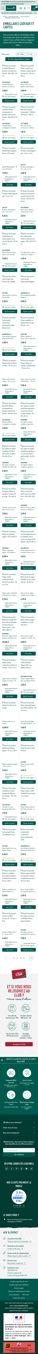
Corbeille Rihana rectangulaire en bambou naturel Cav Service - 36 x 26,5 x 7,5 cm (9, 129)
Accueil (5, 16)
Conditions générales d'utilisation (19, 1285)
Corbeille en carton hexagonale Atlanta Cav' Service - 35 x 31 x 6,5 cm (9, 809)
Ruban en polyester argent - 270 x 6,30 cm (8, 551)
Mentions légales (19, 1288)
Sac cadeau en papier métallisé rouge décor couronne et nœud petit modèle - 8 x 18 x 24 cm (27, 468)
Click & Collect (27, 1080)
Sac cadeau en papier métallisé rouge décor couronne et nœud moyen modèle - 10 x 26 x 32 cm (28, 425)
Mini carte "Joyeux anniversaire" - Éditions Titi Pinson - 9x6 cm (27, 128)
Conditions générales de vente (19, 1281)
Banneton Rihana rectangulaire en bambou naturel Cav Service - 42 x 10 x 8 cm (9, 425)
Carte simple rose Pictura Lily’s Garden (9, 296)
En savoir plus (17, 1205)
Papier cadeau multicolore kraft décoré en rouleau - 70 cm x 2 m (9, 595)
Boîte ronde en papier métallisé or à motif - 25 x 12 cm (28, 638)
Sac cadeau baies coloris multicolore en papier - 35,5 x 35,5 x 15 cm (28, 254)
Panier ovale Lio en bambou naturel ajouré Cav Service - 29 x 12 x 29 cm (28, 87)
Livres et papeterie (25, 16)
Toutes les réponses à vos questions (17, 1241)
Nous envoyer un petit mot (15, 1263)
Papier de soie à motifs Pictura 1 (27, 765)
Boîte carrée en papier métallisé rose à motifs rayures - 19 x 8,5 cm (27, 595)
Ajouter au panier (10, 101)
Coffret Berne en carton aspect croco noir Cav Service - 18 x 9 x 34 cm (9, 254)
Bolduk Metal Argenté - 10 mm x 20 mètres (9, 168)
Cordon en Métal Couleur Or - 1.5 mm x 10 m (9, 933)
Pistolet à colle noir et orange (8, 722)
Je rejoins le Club (19, 1044)
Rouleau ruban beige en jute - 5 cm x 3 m (9, 211)
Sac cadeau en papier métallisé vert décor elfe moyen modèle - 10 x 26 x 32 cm (9, 468)
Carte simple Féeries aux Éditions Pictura (9, 849)
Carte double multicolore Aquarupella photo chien (28, 849)
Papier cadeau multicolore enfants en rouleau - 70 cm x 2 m (9, 681)
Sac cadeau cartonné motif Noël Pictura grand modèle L (28, 934)
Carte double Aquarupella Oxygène (28, 296)
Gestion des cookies (19, 1298)
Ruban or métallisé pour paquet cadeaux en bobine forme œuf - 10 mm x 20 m (9, 892)
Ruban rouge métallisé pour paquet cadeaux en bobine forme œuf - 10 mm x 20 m (28, 892)
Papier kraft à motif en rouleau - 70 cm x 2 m (8, 380)
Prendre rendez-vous (13, 1248)
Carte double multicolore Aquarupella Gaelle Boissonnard (9, 338)
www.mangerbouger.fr (21, 1305)
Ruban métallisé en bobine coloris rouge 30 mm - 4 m (28, 338)
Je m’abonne (19, 1154)
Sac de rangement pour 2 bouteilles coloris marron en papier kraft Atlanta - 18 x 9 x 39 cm (28, 553)
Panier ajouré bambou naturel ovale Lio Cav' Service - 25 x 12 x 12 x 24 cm (28, 213)
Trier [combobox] (31, 54)
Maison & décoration (13, 16)
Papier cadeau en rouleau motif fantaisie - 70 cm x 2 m (28, 381)
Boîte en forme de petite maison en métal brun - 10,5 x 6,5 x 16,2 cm (28, 509)
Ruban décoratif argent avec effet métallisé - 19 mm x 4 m (27, 723)
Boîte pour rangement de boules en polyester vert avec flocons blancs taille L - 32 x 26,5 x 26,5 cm (9, 639)
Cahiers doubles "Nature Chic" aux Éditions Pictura (28, 680)
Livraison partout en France (11, 1103)
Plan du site (25, 1294)
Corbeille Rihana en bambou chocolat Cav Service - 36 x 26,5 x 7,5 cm (9, 87)
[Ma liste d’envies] (28, 8)
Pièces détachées (14, 1294)
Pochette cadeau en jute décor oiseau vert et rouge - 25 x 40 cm (9, 509)
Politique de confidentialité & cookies (19, 1291)
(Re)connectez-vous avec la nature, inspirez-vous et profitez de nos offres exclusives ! (19, 1143)
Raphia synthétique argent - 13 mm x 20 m (9, 765)
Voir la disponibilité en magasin (20, 59)
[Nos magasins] (20, 8)
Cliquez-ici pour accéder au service (17, 1256)
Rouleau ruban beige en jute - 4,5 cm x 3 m (27, 168)
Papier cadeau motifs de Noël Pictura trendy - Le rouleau (28, 809)
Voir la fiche (9, 185)
